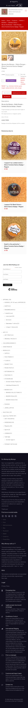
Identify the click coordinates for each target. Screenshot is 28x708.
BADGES (23, 78)
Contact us (5, 536)
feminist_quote (18, 86)
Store (4, 522)
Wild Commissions (7, 525)
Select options (14, 147)
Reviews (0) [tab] (7, 96)
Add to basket (11, 80)
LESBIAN (23, 84)
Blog (4, 528)
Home (4, 519)
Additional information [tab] (19, 93)
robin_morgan (18, 88)
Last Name (5, 279)
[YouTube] (9, 516)
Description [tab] (7, 93)
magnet (3, 88)
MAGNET (3, 86)
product (3, 74)
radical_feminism (10, 88)
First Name (5, 274)
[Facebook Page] (15, 1)
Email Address (7, 269)
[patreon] (12, 1)
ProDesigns (20, 701)
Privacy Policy (6, 539)
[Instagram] (10, 1)
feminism (11, 86)
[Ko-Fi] (15, 516)
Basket (4, 533)
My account (6, 530)
